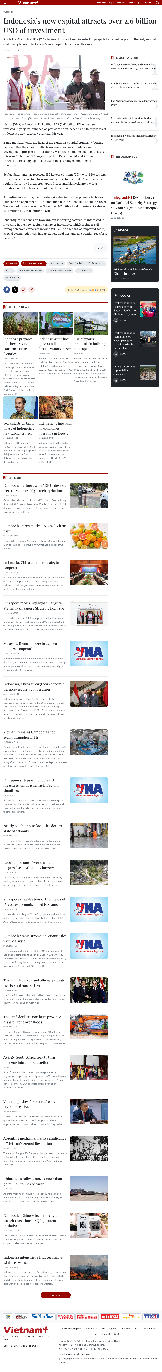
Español (131, 2)
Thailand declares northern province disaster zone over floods (32, 1019)
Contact (118, 1333)
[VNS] (32, 1316)
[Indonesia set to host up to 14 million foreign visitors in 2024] (56, 323)
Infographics (126, 157)
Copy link (31, 289)
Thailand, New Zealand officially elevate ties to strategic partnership (34, 983)
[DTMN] (76, 1316)
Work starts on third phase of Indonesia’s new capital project (18, 428)
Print (23, 289)
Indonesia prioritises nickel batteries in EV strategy (133, 137)
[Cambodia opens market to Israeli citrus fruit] (89, 536)
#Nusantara (56, 263)
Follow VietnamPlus (77, 289)
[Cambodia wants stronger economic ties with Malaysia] (89, 946)
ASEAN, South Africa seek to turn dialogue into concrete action (29, 1060)
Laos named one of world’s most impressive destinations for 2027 (28, 865)
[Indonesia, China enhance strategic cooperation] (89, 572)
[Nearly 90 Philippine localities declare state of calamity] (89, 835)
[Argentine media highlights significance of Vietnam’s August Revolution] (89, 1148)
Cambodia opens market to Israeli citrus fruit (35, 528)
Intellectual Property (71, 1328)
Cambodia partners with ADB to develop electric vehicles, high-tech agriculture (34, 488)
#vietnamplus (84, 270)
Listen (123, 320)
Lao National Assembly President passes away (134, 102)
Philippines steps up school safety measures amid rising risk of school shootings (31, 785)
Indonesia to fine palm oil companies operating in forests (55, 428)
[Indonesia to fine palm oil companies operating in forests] (56, 407)
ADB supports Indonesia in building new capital (89, 343)
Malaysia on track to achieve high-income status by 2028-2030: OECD (131, 120)
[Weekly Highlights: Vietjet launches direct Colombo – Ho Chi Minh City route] (148, 309)
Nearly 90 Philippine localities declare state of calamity (33, 828)
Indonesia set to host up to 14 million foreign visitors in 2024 (55, 343)
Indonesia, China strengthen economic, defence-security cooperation (34, 686)
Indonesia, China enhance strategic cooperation (31, 565)
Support (113, 1328)
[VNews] (155, 1316)
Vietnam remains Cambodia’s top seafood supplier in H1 (29, 735)
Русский (148, 3)
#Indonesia (11, 263)
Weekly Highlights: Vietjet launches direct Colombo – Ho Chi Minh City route (125, 308)
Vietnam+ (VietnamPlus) (28, 2)
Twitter (15, 289)
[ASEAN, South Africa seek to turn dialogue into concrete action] (89, 1067)
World (8, 12)
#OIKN (9, 270)
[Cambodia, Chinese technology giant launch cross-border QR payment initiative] (89, 1225)
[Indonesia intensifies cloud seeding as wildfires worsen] (89, 1267)
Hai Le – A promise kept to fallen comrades (124, 370)
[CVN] (55, 1316)
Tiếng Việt (101, 2)
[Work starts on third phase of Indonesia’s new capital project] (20, 407)
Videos (123, 230)
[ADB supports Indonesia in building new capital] (91, 323)
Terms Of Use (91, 1328)
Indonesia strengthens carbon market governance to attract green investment (134, 66)
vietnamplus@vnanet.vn (78, 1353)
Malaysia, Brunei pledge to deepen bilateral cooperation (30, 646)
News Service (149, 1328)
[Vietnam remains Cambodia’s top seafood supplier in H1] (89, 742)
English (111, 2)
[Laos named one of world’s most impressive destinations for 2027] (89, 872)
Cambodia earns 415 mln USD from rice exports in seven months (133, 85)
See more (15, 478)
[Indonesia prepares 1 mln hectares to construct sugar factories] (20, 323)
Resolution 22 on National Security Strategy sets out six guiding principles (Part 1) (134, 205)
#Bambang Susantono (30, 270)
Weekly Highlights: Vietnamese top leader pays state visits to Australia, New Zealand (124, 340)
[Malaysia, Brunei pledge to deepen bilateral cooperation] (89, 653)
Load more (56, 1295)
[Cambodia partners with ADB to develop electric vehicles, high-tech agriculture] (89, 495)
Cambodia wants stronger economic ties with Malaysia (35, 938)
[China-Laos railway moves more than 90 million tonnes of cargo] (89, 1188)
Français (121, 2)
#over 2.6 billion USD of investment (86, 263)
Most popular (127, 58)
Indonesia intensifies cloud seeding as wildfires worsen (33, 1260)
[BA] (99, 1316)
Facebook (6, 289)
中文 (139, 3)
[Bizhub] (11, 1316)
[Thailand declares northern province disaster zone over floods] (89, 1026)
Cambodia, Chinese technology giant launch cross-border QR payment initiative (32, 1220)
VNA (136, 1328)
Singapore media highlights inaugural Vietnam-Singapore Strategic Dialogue (33, 605)
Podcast (125, 295)
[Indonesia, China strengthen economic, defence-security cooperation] (89, 694)
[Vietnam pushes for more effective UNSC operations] (89, 1111)
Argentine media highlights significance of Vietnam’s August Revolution (34, 1141)
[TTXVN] (141, 1316)
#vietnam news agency (59, 270)
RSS (103, 1328)
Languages (125, 1328)
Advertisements (103, 1333)
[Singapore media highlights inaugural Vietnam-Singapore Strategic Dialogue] (89, 613)
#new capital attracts (33, 263)
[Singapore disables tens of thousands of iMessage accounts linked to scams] (89, 909)
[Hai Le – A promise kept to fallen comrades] (148, 372)
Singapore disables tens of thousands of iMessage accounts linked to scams (34, 902)
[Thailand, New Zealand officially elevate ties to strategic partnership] (89, 990)
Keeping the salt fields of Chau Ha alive (132, 271)
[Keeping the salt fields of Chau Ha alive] (134, 250)
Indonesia (14, 277)
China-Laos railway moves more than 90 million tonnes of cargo (32, 1181)
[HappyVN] (121, 1316)
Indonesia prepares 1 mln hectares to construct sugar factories (18, 346)
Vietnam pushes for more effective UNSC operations (30, 1104)
